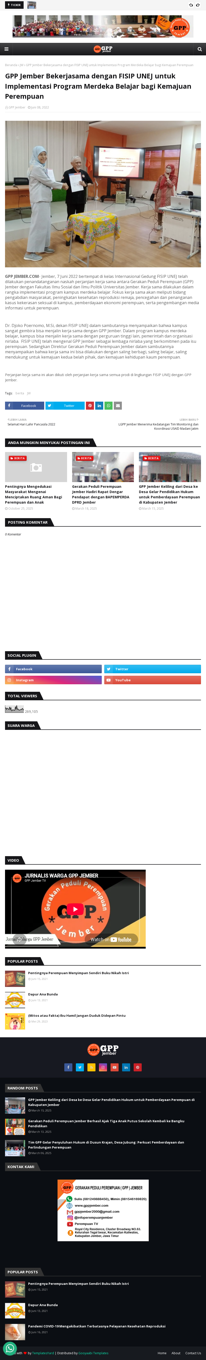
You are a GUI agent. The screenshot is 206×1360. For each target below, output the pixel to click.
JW (21, 65)
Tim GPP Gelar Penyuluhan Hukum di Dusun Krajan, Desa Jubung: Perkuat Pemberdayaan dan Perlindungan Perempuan (106, 1145)
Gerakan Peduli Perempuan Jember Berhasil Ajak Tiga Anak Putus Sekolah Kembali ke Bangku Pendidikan (106, 1123)
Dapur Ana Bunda (43, 994)
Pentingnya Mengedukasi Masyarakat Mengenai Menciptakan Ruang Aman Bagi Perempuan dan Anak (33, 494)
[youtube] (152, 680)
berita (20, 393)
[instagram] (53, 680)
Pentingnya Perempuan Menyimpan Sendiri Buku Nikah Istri (78, 973)
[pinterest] (138, 1067)
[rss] (91, 1067)
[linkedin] (126, 1067)
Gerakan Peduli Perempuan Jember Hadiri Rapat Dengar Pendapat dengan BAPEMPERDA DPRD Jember (100, 494)
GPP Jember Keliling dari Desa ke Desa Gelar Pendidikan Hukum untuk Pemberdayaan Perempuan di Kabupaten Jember (169, 494)
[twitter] (152, 669)
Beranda (11, 65)
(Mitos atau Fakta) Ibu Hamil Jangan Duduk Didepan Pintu (77, 1015)
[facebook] (53, 669)
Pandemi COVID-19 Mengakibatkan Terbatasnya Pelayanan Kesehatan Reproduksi (97, 1326)
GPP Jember (17, 107)
